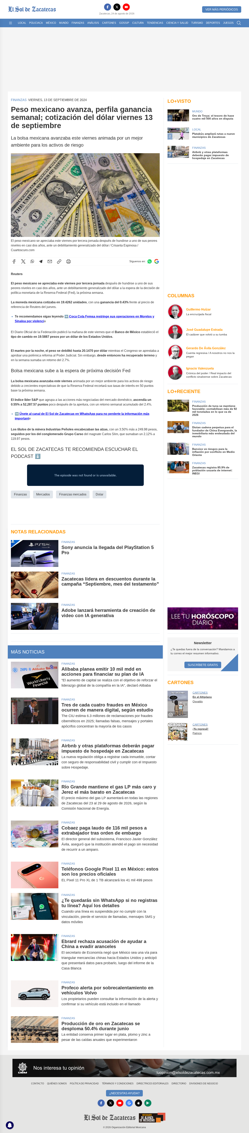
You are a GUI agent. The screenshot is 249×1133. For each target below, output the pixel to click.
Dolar (99, 494)
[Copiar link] (59, 261)
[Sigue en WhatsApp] (149, 261)
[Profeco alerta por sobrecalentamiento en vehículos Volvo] (34, 996)
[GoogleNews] (129, 1103)
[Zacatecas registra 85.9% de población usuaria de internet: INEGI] (178, 468)
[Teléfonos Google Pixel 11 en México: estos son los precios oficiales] (34, 875)
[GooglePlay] (147, 1103)
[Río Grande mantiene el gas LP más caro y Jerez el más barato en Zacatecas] (34, 797)
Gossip (124, 22)
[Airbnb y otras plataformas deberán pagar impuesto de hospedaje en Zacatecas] (34, 756)
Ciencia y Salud (177, 22)
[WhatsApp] (32, 261)
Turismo (197, 22)
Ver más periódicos (221, 9)
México (51, 22)
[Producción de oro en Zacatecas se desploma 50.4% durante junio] (34, 1031)
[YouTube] (126, 7)
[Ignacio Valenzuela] (175, 372)
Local (22, 22)
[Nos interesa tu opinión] (124, 1068)
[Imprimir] (68, 261)
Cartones (109, 22)
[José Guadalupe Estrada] (175, 332)
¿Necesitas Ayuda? (124, 1093)
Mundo (63, 22)
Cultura (138, 22)
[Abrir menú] (10, 23)
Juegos (228, 22)
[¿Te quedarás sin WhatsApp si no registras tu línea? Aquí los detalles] (34, 911)
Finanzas (78, 22)
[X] (116, 7)
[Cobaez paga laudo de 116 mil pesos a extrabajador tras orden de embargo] (34, 839)
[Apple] (138, 1103)
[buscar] (239, 23)
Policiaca (36, 22)
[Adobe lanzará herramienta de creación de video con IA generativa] (34, 616)
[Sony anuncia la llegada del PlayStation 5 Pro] (34, 553)
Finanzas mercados (72, 494)
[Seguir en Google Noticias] (156, 261)
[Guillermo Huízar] (175, 311)
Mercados (43, 494)
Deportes (213, 22)
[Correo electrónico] (50, 261)
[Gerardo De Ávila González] (175, 352)
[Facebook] (107, 7)
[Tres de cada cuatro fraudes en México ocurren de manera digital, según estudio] (34, 716)
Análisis (93, 22)
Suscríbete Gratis (203, 665)
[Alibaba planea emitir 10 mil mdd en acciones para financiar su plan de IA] (34, 677)
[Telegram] (41, 261)
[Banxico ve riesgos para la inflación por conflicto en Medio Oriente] (178, 450)
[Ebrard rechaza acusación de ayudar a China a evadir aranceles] (34, 955)
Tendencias (155, 22)
